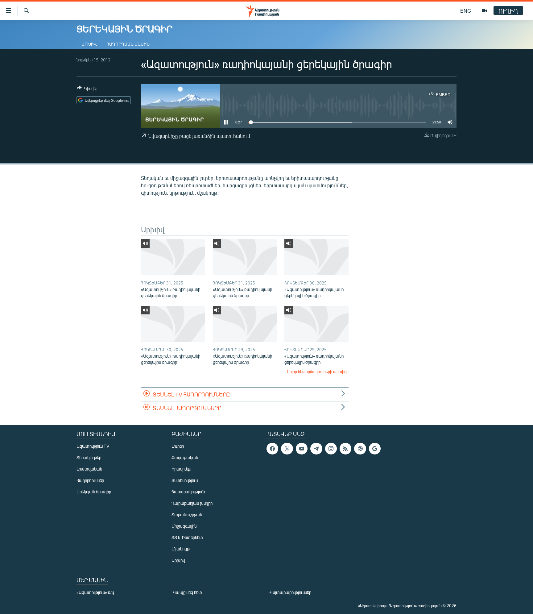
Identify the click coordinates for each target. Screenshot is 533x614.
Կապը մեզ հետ (187, 592)
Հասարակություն (188, 491)
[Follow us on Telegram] (316, 448)
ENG (465, 11)
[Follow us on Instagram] (331, 448)
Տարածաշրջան (186, 514)
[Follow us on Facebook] (272, 448)
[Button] (87, 89)
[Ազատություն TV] (484, 10)
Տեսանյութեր (88, 457)
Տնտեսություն (184, 480)
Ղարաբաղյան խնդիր (192, 503)
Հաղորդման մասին (128, 44)
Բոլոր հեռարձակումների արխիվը (318, 371)
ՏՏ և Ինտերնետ (187, 537)
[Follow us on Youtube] (302, 448)
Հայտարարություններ (290, 592)
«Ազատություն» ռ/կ (95, 592)
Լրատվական (89, 468)
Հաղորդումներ (90, 480)
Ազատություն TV (92, 446)
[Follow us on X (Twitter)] (287, 448)
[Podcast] (360, 448)
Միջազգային (183, 526)
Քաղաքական (184, 457)
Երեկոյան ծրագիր (93, 491)
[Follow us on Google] (375, 448)
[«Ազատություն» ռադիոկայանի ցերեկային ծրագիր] (173, 257)
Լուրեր (177, 446)
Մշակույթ (180, 548)
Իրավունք (181, 468)
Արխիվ (89, 44)
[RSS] (345, 448)
